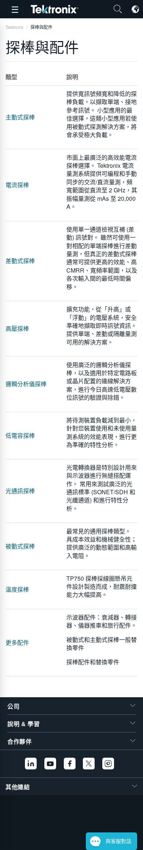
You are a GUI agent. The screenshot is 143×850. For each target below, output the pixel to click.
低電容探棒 (20, 435)
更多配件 (17, 642)
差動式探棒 (20, 260)
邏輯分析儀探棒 (26, 384)
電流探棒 (17, 185)
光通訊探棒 (20, 491)
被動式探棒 (20, 546)
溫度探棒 (17, 589)
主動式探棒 (20, 117)
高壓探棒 (17, 328)
